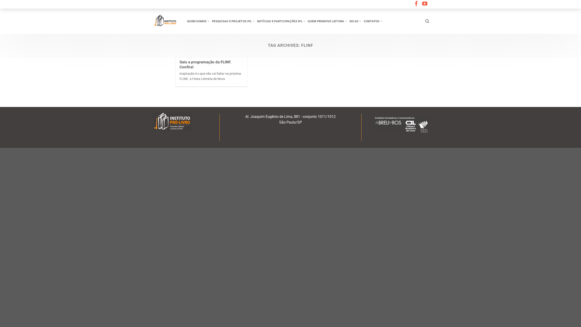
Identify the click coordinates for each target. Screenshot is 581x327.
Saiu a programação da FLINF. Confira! (205, 64)
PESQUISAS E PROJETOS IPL (232, 21)
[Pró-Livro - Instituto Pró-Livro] (166, 21)
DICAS (354, 21)
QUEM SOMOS (197, 21)
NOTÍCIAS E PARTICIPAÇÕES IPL (280, 21)
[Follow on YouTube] (424, 4)
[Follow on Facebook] (416, 4)
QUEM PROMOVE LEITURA (326, 21)
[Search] (427, 21)
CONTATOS (371, 21)
